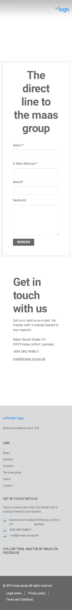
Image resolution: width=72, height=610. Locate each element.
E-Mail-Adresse (25, 163)
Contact (8, 485)
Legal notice (14, 593)
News (6, 453)
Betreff (18, 182)
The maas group (12, 472)
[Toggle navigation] (8, 9)
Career (7, 479)
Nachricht (19, 200)
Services (8, 459)
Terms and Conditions (19, 599)
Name (18, 145)
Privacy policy (37, 593)
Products (8, 466)
